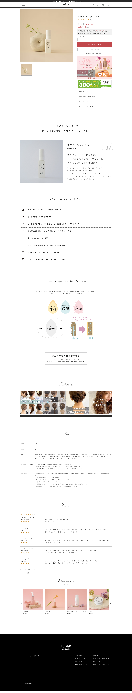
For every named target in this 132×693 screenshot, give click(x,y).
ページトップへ (110, 682)
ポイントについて (84, 101)
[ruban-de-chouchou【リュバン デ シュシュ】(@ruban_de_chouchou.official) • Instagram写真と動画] (93, 5)
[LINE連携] (94, 87)
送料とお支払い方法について (87, 96)
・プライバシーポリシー (80, 658)
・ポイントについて (97, 661)
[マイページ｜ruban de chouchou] (98, 5)
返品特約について (84, 91)
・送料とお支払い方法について (100, 658)
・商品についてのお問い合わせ (100, 665)
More (66, 416)
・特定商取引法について (80, 665)
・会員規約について (79, 661)
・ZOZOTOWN (96, 668)
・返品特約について (97, 655)
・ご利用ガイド (77, 655)
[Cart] (103, 5)
